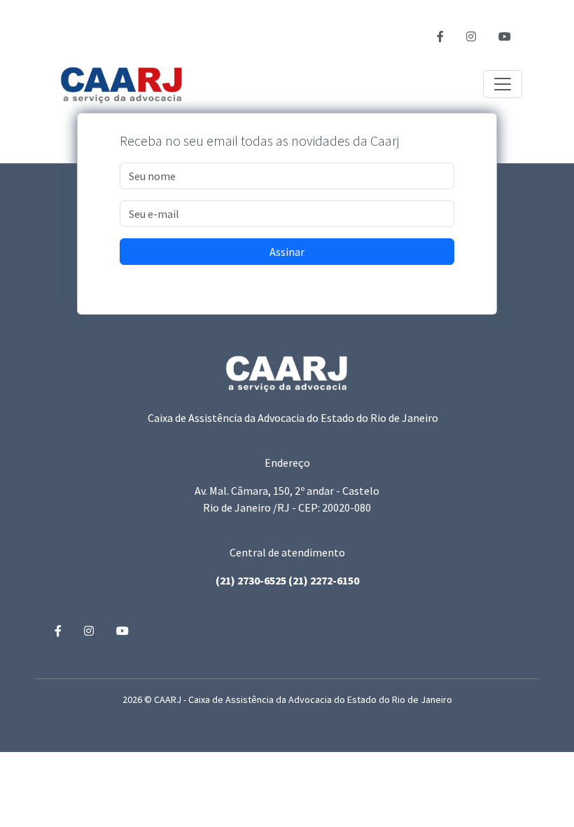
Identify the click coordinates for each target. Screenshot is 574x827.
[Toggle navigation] (502, 84)
